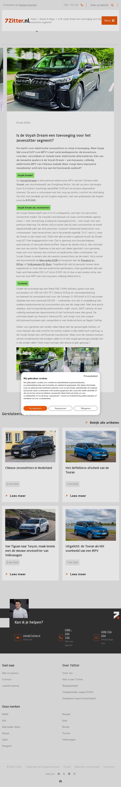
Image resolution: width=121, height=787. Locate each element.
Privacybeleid (91, 376)
